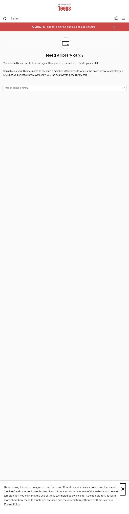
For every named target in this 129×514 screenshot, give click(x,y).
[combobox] (57, 19)
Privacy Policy (90, 487)
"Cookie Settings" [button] (95, 495)
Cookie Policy (12, 504)
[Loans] (116, 19)
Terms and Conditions (63, 487)
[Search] (5, 18)
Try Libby (35, 27)
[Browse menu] (123, 18)
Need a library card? (64, 55)
